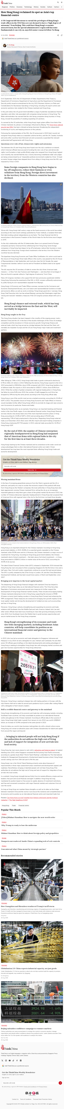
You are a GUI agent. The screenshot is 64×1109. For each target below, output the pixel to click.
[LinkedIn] (20, 1060)
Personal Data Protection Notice (42, 1099)
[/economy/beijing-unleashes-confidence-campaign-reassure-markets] (32, 1002)
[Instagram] (6, 1060)
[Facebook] (17, 1060)
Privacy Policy (44, 473)
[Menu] (61, 2)
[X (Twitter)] (2, 1060)
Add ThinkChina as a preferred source (16, 39)
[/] (6, 2)
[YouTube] (9, 1060)
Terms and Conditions (31, 473)
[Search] (58, 2)
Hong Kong (5, 805)
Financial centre (24, 805)
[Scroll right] (61, 7)
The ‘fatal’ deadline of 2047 (18, 800)
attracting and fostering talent (44, 750)
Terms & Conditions (25, 1099)
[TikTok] (13, 1060)
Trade (14, 805)
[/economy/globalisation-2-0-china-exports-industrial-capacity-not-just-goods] (32, 942)
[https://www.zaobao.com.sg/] (32, 1094)
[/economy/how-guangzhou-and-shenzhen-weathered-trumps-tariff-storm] (32, 880)
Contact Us (15, 1099)
